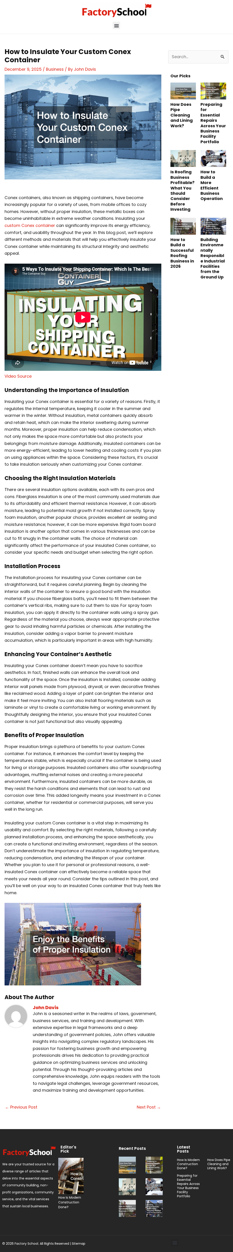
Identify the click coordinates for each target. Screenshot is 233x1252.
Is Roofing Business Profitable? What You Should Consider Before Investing (182, 190)
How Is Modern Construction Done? (69, 1202)
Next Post (149, 1107)
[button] (116, 25)
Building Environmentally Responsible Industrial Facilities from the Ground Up (212, 258)
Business (55, 69)
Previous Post (21, 1107)
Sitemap (78, 1243)
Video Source (18, 376)
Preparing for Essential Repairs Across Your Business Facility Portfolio (213, 123)
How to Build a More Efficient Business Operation (211, 185)
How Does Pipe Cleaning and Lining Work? (181, 115)
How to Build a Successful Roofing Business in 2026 (182, 253)
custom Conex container (30, 225)
